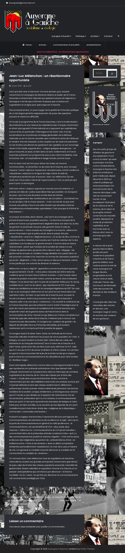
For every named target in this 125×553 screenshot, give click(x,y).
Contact (108, 36)
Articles (94, 36)
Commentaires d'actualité (66, 44)
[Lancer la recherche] (112, 74)
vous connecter (28, 526)
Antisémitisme (93, 44)
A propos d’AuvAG (61, 36)
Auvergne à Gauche (57, 549)
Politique (80, 36)
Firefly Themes (87, 549)
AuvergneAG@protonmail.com (22, 3)
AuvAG (28, 85)
